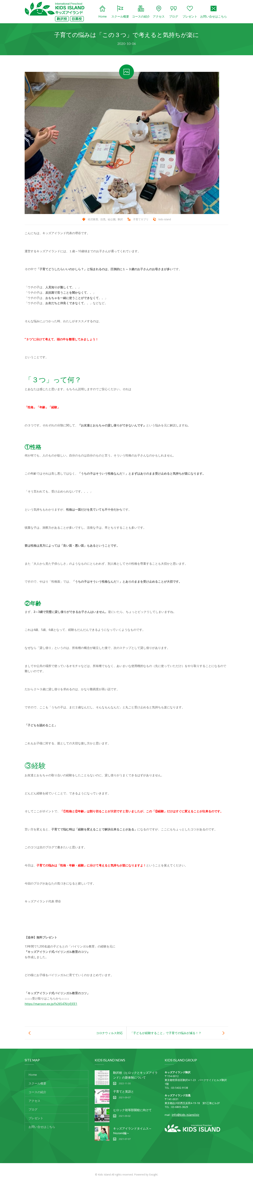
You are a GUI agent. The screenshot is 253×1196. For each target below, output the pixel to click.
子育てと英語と (123, 1091)
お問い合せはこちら (213, 16)
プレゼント (189, 16)
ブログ (173, 16)
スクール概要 (120, 16)
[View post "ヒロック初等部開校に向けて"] (102, 1115)
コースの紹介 (141, 16)
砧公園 (112, 219)
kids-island (165, 219)
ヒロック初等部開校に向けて (132, 1110)
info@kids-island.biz (185, 1115)
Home (102, 16)
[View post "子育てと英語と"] (102, 1096)
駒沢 (120, 219)
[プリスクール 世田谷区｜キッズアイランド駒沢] (55, 11)
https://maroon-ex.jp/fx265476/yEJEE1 (51, 1004)
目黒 (103, 219)
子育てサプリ (141, 219)
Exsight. (153, 1174)
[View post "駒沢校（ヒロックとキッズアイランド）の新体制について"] (102, 1077)
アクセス (159, 16)
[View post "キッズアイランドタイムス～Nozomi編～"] (102, 1133)
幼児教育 (93, 219)
